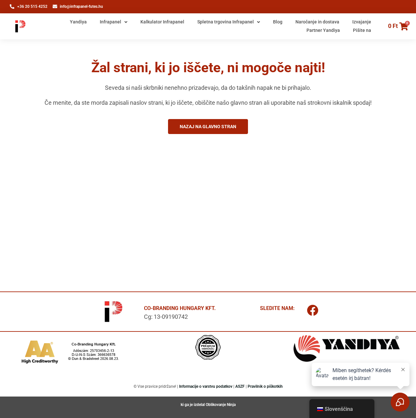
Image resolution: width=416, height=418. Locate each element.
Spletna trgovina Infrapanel (225, 21)
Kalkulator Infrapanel (162, 21)
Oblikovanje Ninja (221, 404)
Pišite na (362, 30)
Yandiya (78, 21)
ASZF (240, 386)
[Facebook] (312, 310)
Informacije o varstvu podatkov (205, 386)
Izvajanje (361, 21)
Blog (277, 21)
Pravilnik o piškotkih (265, 386)
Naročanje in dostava (317, 21)
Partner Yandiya (323, 30)
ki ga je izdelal (193, 404)
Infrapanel (110, 21)
